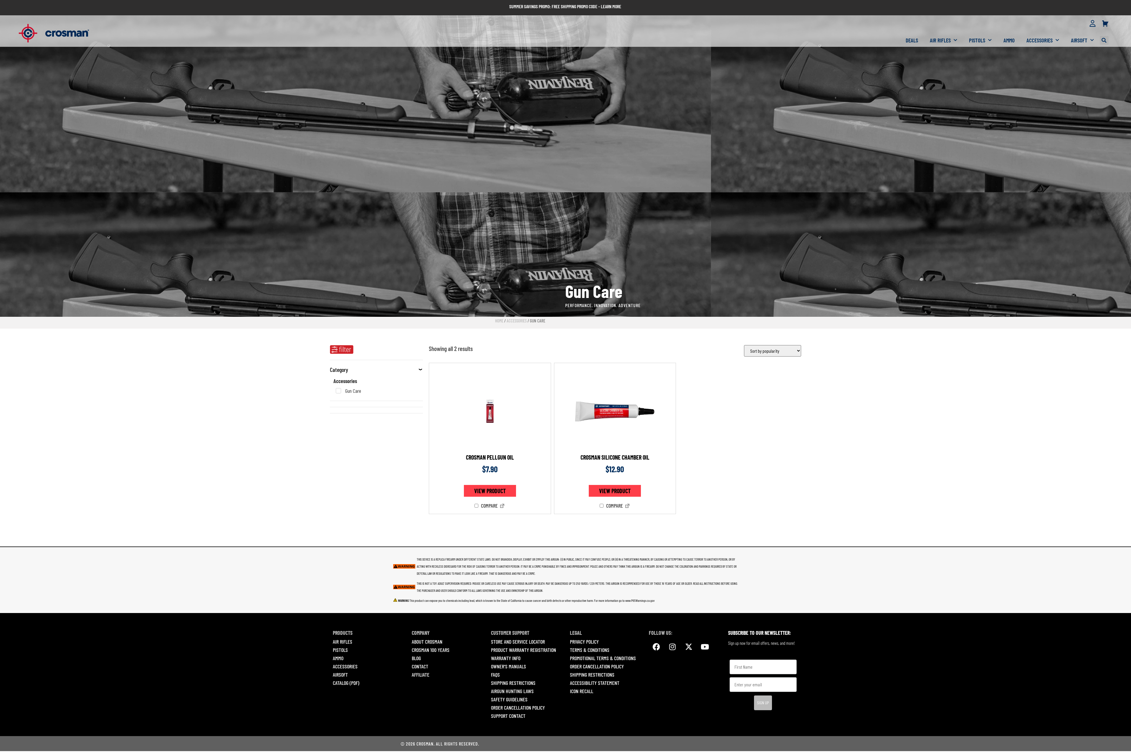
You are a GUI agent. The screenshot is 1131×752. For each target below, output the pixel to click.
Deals (912, 40)
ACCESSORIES (345, 666)
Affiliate (420, 674)
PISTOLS (340, 650)
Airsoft (1079, 40)
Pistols (977, 40)
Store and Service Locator (518, 641)
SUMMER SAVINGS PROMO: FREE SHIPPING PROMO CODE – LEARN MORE (565, 6)
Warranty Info (505, 658)
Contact (420, 666)
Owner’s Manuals (508, 666)
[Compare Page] (502, 506)
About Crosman (427, 641)
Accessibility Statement (594, 683)
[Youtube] (704, 647)
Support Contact (508, 716)
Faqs (495, 674)
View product (490, 490)
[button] (1104, 40)
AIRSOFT (340, 674)
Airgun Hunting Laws (512, 691)
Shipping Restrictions (513, 683)
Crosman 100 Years (430, 650)
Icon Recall (581, 691)
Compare (489, 506)
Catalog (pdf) (346, 683)
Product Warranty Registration (523, 650)
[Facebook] (656, 647)
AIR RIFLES (342, 641)
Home (499, 320)
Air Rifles (940, 40)
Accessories (1039, 40)
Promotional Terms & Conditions (603, 658)
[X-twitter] (688, 647)
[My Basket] (1105, 24)
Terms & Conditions (589, 650)
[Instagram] (672, 647)
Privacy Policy (584, 641)
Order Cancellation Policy (518, 707)
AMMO (338, 658)
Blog (416, 658)
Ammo (1009, 40)
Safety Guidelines (509, 699)
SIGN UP (763, 702)
